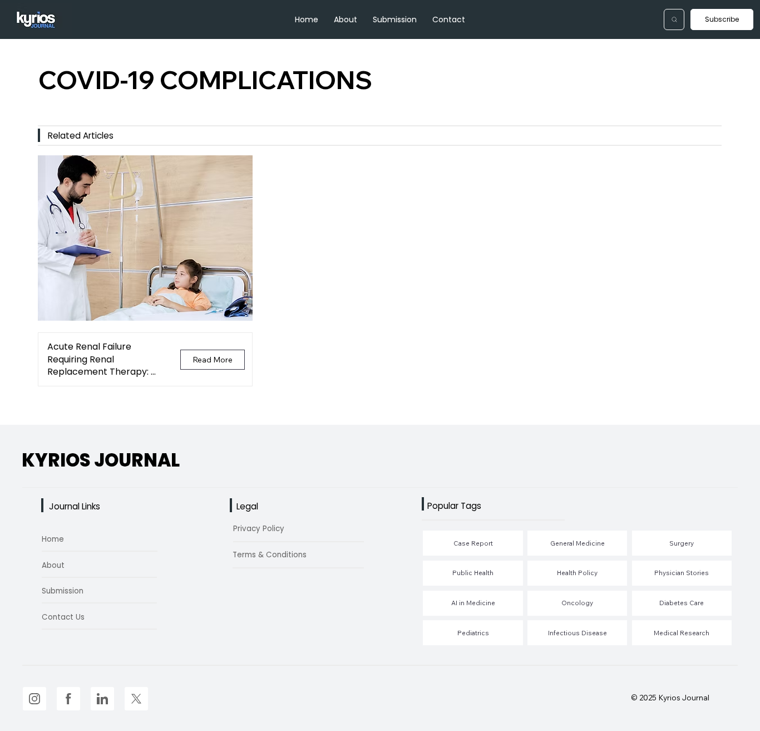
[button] (674, 19)
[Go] (34, 698)
